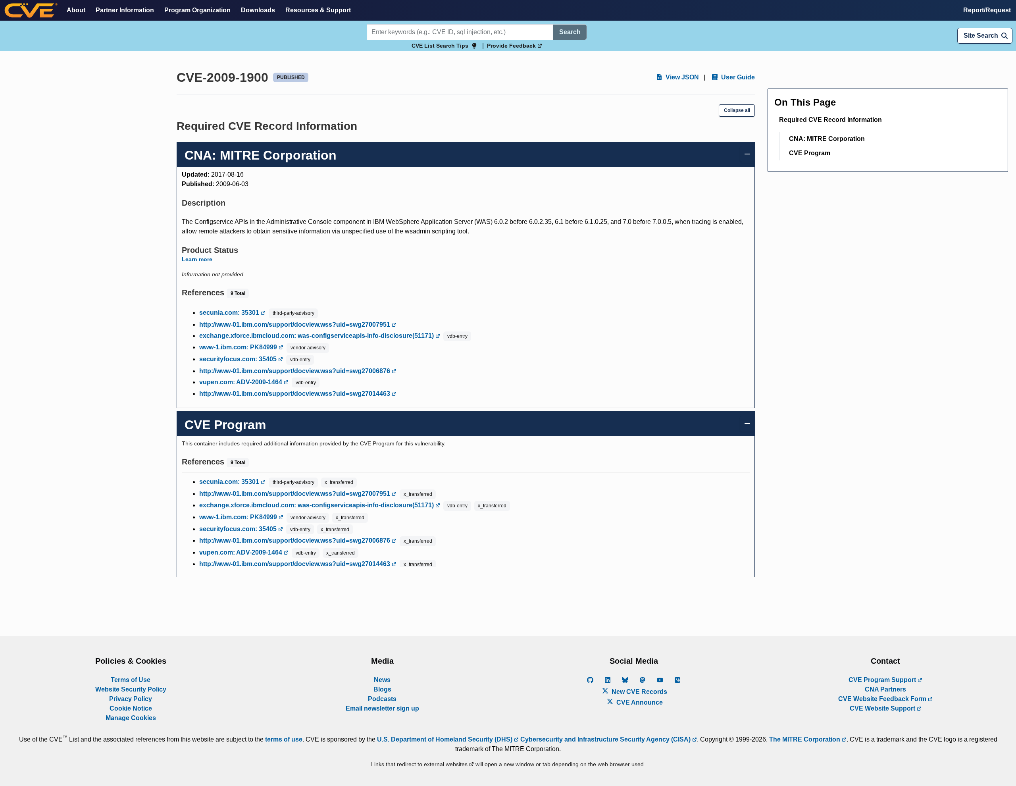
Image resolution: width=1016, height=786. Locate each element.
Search (570, 32)
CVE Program (809, 153)
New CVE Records (638, 691)
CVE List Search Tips (440, 45)
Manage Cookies (131, 718)
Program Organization (197, 10)
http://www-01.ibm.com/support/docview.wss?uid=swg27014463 (295, 393)
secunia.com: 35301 (230, 312)
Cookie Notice (131, 708)
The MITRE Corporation (805, 739)
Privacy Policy (130, 698)
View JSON (681, 77)
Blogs (382, 689)
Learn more (197, 259)
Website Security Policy (130, 689)
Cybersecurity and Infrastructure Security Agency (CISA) (605, 739)
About (76, 10)
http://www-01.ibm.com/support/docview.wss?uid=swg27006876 (295, 371)
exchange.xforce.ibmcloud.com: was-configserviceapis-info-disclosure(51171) (317, 335)
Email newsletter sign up (382, 708)
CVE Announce (639, 702)
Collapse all (737, 110)
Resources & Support (318, 10)
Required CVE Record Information (830, 119)
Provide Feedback (512, 45)
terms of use (283, 739)
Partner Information (125, 10)
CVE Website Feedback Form (883, 698)
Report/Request (987, 10)
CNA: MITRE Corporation (827, 138)
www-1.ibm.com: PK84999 (239, 347)
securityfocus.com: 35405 (238, 359)
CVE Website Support (883, 708)
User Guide (737, 77)
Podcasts (382, 698)
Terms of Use (130, 679)
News (382, 679)
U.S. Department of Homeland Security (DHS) (445, 739)
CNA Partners (885, 689)
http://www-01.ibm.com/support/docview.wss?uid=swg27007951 (295, 324)
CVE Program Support (883, 679)
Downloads (258, 10)
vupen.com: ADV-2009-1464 (241, 382)
